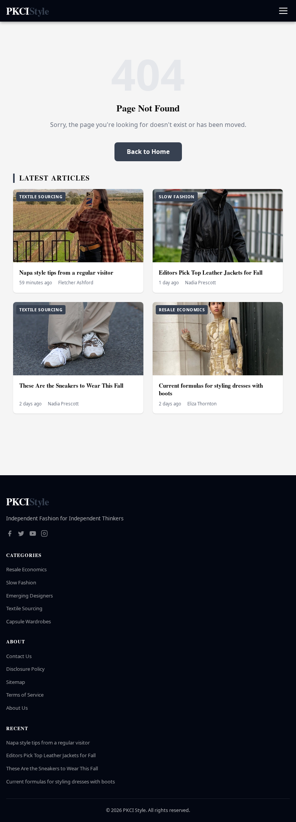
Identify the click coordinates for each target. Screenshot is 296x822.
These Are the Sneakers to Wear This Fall (71, 385)
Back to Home (148, 151)
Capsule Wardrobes (28, 621)
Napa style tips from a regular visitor (66, 272)
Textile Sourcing (24, 608)
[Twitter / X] (21, 534)
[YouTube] (32, 534)
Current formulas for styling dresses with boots (211, 389)
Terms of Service (25, 694)
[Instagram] (44, 534)
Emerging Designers (29, 595)
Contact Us (19, 656)
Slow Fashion (21, 582)
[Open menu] (283, 11)
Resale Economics (26, 569)
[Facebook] (9, 534)
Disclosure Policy (25, 668)
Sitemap (15, 682)
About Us (17, 707)
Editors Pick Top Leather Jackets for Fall (210, 272)
